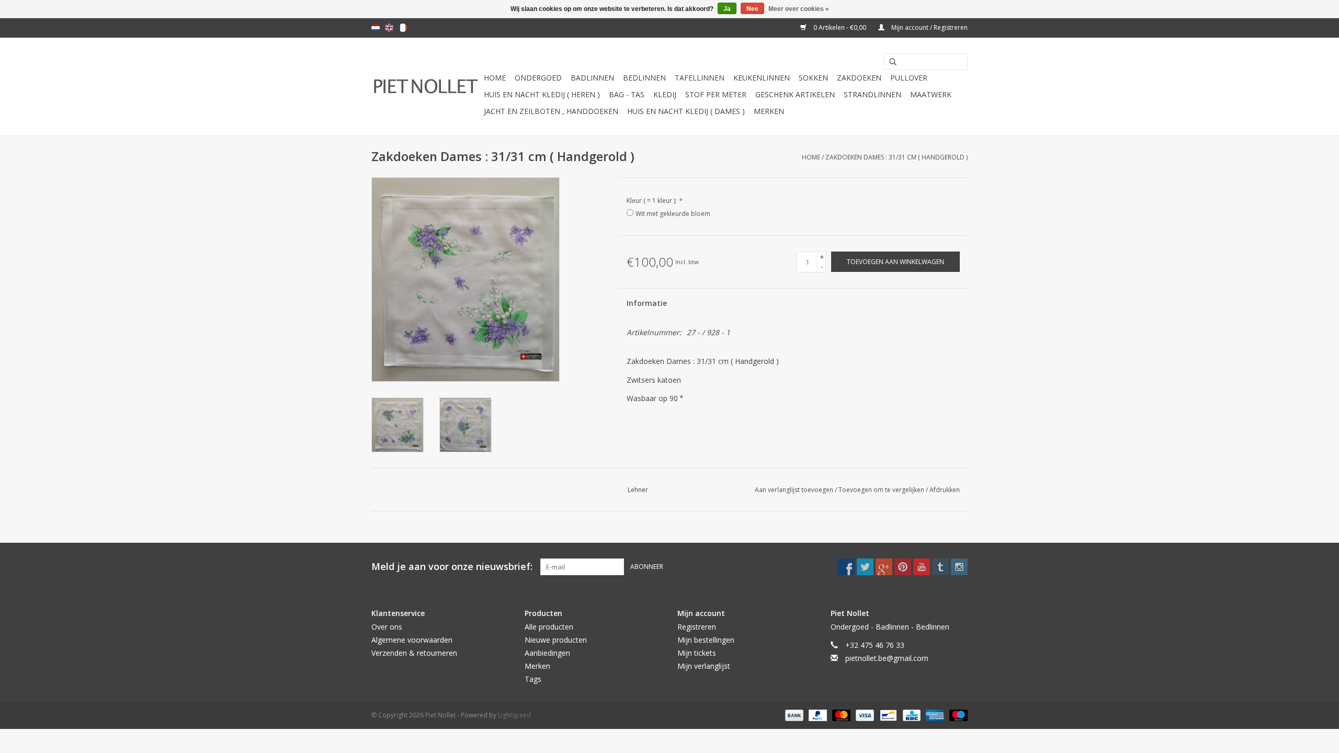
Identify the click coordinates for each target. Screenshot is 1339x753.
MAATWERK (930, 94)
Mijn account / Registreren (929, 27)
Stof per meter (715, 94)
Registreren (696, 627)
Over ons (386, 627)
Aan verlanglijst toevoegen (795, 489)
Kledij (664, 94)
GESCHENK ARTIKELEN (795, 94)
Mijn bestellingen (705, 640)
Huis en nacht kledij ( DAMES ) (686, 111)
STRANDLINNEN (872, 94)
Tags (533, 679)
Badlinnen (592, 78)
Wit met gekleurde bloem (673, 213)
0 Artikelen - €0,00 (840, 27)
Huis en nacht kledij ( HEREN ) (542, 94)
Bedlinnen (644, 78)
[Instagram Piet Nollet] (959, 566)
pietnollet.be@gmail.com (886, 658)
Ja (727, 9)
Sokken (813, 78)
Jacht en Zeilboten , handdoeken (551, 111)
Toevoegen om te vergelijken (882, 489)
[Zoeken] (889, 62)
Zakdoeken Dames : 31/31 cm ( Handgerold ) (896, 157)
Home (495, 78)
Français (403, 28)
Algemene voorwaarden (411, 640)
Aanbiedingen (547, 653)
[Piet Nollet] (426, 86)
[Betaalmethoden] (793, 714)
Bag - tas (626, 94)
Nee (752, 9)
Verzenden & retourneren (414, 653)
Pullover (908, 78)
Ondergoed (538, 78)
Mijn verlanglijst (703, 666)
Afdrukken (944, 489)
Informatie (647, 303)
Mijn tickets (696, 653)
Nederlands (375, 28)
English (389, 28)
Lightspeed (514, 715)
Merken (769, 111)
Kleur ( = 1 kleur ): (654, 200)
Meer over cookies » (798, 9)
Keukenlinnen (761, 78)
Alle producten (549, 627)
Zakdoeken (859, 78)
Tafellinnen (699, 78)
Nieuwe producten (556, 640)
